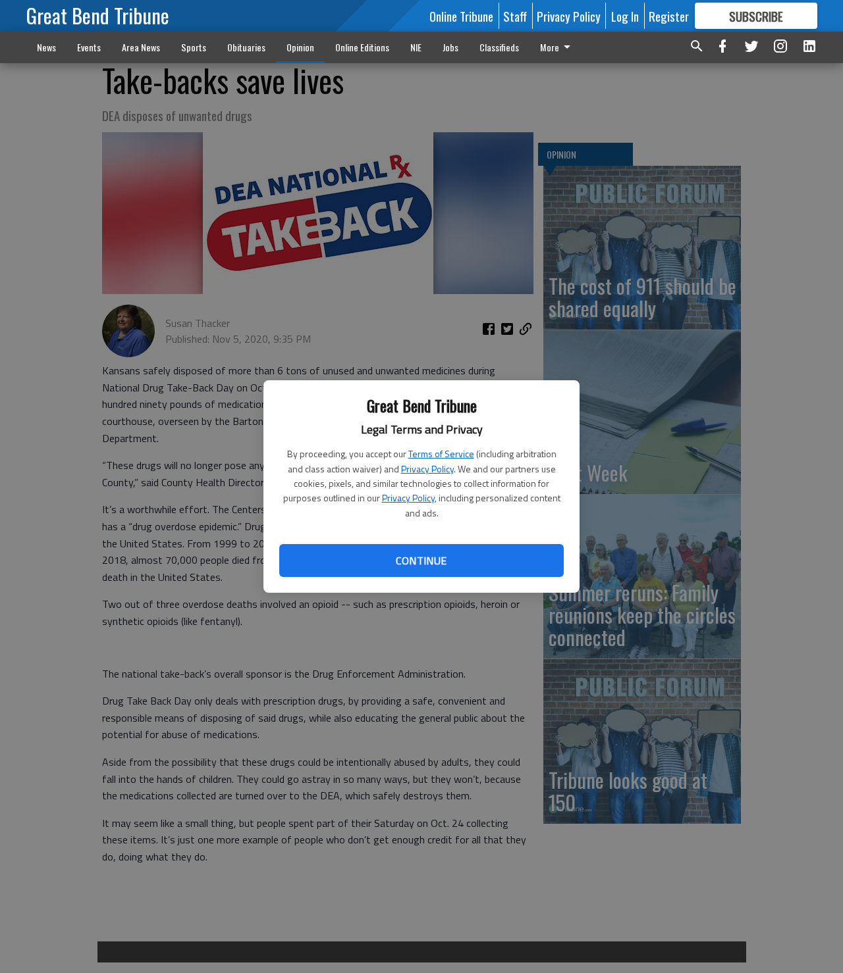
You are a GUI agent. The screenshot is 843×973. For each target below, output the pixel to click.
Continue (421, 560)
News (46, 47)
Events (89, 47)
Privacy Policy (427, 469)
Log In (625, 15)
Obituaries (246, 47)
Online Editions (362, 47)
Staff (515, 15)
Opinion (300, 47)
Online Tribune (461, 15)
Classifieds (499, 47)
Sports (193, 47)
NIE (416, 47)
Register (669, 15)
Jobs (450, 47)
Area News (141, 47)
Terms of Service (441, 454)
